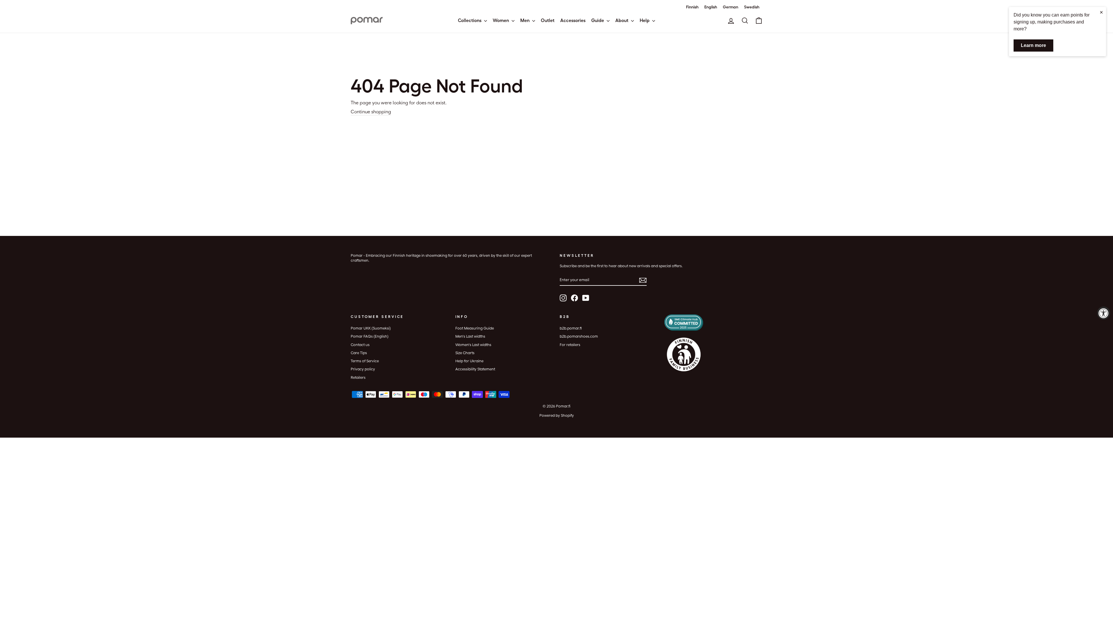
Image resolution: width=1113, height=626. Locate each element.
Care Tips (359, 353)
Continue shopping (371, 111)
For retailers (570, 345)
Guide (598, 20)
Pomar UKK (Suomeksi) (371, 328)
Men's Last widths (470, 336)
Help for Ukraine (469, 361)
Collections (470, 20)
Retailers (358, 377)
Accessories (572, 20)
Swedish (751, 7)
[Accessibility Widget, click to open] (1103, 313)
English (710, 7)
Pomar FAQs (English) (369, 336)
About (622, 20)
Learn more (1033, 45)
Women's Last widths (473, 345)
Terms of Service (365, 361)
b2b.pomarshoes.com (579, 336)
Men (525, 20)
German (730, 7)
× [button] (1101, 12)
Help (645, 20)
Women (501, 20)
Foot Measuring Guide (474, 328)
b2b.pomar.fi (571, 328)
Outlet (547, 20)
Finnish (692, 7)
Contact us (360, 345)
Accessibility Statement (475, 369)
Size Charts (464, 353)
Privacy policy (363, 369)
